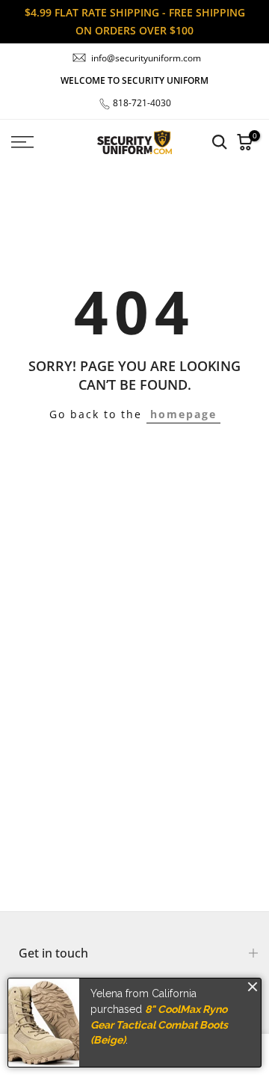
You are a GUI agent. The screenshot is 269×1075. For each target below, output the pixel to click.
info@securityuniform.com (146, 58)
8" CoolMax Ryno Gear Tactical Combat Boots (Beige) (159, 1024)
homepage (183, 414)
